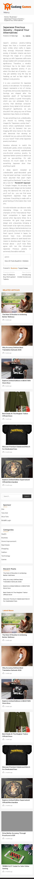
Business (14, 268)
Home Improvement (8, 541)
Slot (2, 509)
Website (25, 261)
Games (3, 559)
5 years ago (14, 36)
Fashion (4, 552)
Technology (5, 556)
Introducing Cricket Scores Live (24, 275)
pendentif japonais (22, 183)
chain (26, 268)
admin (28, 36)
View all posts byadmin (13, 261)
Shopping (4, 549)
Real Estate (5, 545)
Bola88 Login (6, 520)
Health (3, 534)
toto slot (4, 513)
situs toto (5, 517)
